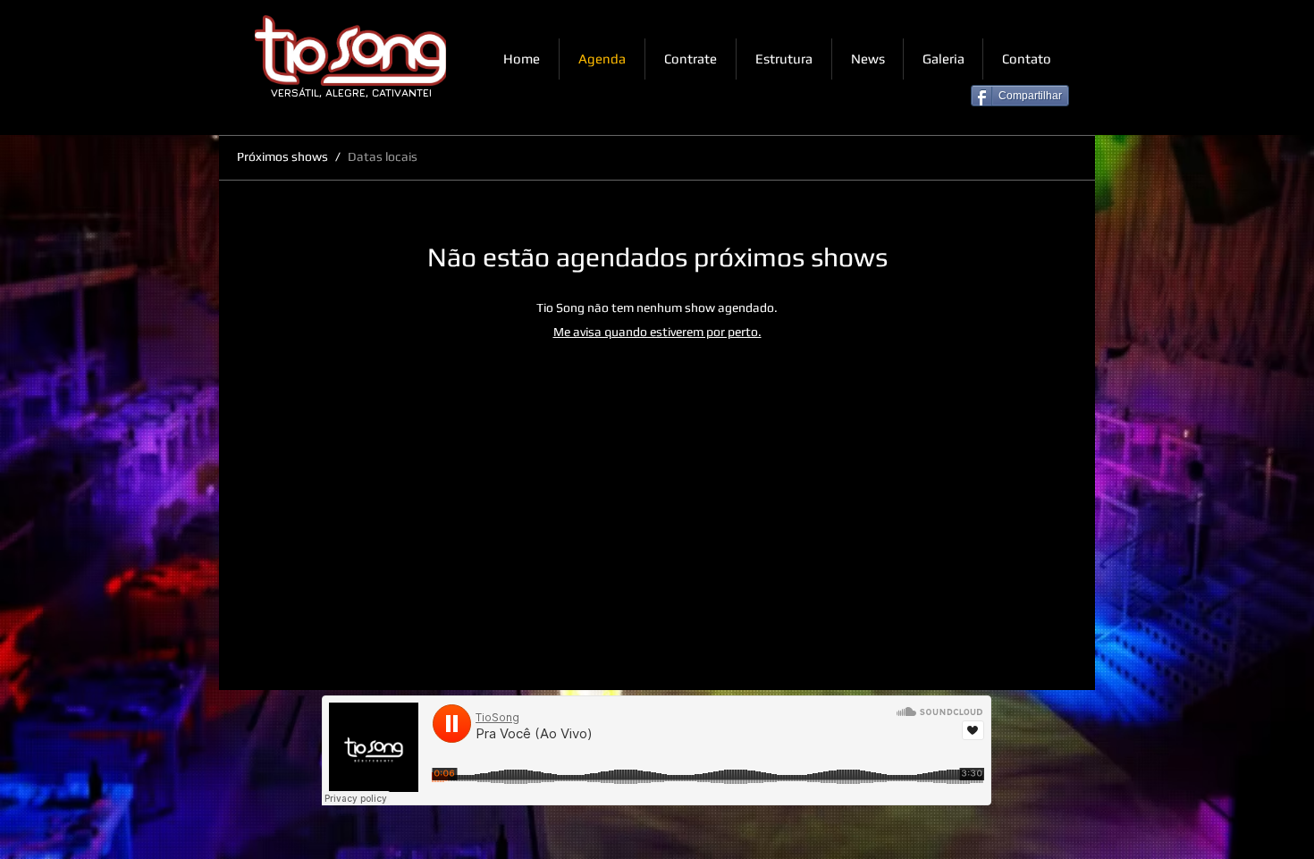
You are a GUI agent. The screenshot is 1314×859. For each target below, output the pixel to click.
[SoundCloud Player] (656, 750)
